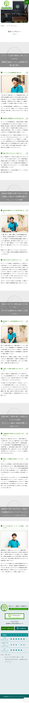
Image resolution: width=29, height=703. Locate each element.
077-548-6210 (8, 628)
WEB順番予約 (22, 628)
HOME (2, 26)
